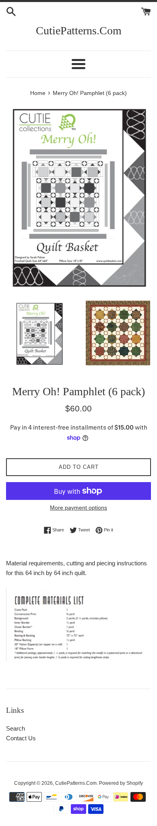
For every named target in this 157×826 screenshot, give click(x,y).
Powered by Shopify (121, 783)
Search (15, 728)
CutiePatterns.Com (79, 30)
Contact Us (21, 738)
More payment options (78, 507)
